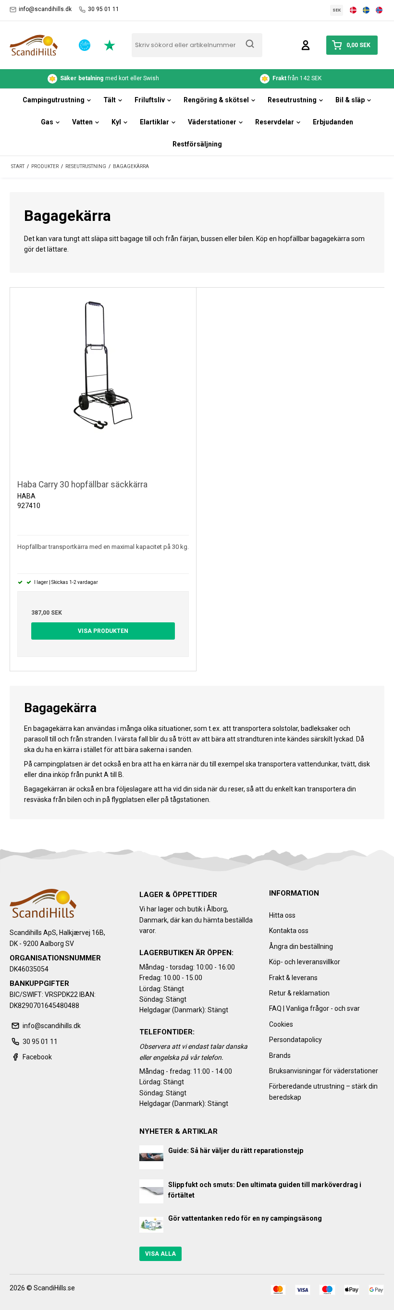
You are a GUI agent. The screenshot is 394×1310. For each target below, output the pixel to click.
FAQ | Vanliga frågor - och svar (314, 1008)
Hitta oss (282, 915)
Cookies (281, 1024)
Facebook (37, 1057)
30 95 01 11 (103, 9)
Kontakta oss (288, 930)
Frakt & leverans (293, 978)
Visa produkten (103, 631)
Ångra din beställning (301, 946)
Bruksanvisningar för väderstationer (323, 1071)
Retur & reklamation (299, 993)
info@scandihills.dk (45, 9)
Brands (280, 1055)
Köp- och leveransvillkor (304, 962)
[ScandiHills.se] (34, 45)
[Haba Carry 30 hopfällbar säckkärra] (103, 380)
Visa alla (160, 1253)
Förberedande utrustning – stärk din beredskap (323, 1091)
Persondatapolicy (295, 1039)
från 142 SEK (123, 78)
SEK (336, 10)
